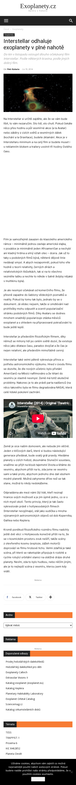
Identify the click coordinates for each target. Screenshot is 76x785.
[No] (71, 772)
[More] (50, 597)
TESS (8, 732)
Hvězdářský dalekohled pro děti (24, 667)
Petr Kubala (13, 69)
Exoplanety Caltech (16, 672)
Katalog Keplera (15, 688)
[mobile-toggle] (6, 21)
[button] (71, 21)
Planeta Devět (14, 753)
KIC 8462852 (13, 748)
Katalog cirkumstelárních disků (23, 709)
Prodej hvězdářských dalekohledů (25, 661)
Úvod (6, 29)
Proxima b (11, 743)
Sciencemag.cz (14, 704)
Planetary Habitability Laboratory (24, 693)
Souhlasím (38, 779)
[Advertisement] (38, 197)
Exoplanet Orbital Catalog (20, 699)
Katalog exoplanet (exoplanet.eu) (24, 683)
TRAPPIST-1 (13, 737)
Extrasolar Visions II (17, 677)
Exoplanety (17, 29)
